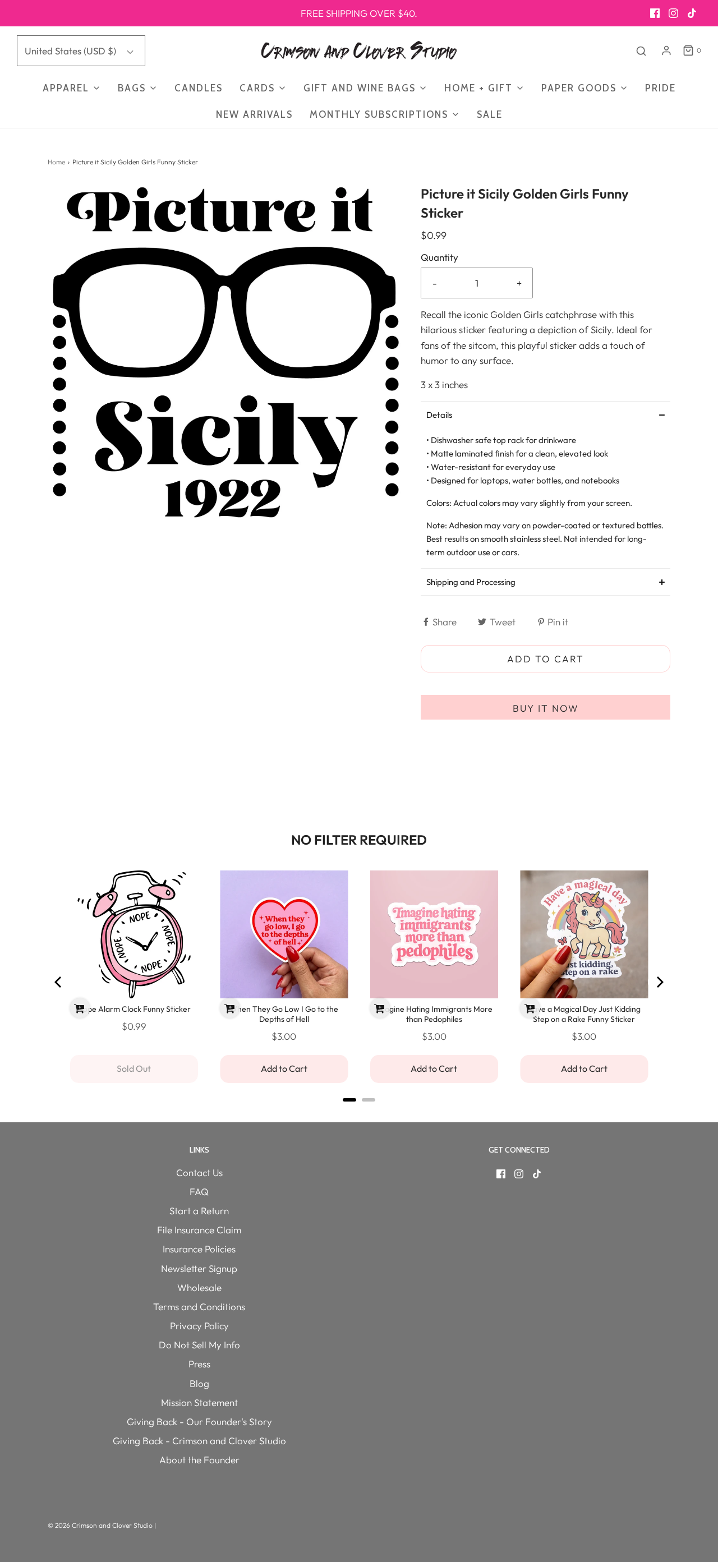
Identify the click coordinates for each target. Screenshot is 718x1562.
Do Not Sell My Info (199, 1345)
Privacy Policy (199, 1325)
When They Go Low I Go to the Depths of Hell (283, 1014)
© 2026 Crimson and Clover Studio (101, 1525)
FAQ (199, 1191)
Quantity (439, 257)
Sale (490, 114)
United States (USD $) (71, 51)
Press (199, 1364)
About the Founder (199, 1460)
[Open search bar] (641, 50)
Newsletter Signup (199, 1268)
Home (56, 162)
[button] (545, 414)
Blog (199, 1383)
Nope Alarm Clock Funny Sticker (134, 1009)
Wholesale (199, 1287)
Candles (198, 88)
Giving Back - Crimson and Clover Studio (199, 1440)
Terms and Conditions (199, 1306)
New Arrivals (254, 114)
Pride (660, 88)
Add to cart (545, 659)
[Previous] (59, 982)
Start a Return (199, 1211)
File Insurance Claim (199, 1230)
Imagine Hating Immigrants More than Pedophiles (434, 1014)
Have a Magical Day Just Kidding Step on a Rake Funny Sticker (584, 1014)
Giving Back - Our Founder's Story (199, 1421)
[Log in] (666, 50)
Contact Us (199, 1172)
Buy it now (546, 708)
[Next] (659, 982)
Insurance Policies (199, 1249)
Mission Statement (199, 1402)
